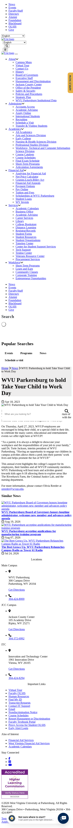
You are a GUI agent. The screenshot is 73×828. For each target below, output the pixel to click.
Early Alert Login (18, 728)
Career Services (24, 217)
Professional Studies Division (32, 144)
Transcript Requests (19, 702)
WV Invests (22, 202)
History (20, 71)
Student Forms (24, 233)
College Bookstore (26, 224)
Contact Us (22, 68)
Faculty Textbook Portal (22, 721)
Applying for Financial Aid (31, 173)
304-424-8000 (16, 598)
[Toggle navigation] (5, 50)
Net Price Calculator (27, 176)
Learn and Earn (24, 268)
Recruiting (21, 119)
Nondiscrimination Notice (23, 712)
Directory (14, 13)
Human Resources (19, 696)
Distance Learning (26, 227)
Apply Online (23, 113)
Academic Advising (27, 109)
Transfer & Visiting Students (31, 125)
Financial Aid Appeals (28, 182)
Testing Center (24, 252)
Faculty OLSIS (17, 693)
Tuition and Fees (25, 192)
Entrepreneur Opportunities (31, 278)
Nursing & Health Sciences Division (36, 141)
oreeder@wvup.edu (12, 488)
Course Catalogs (25, 154)
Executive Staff (24, 78)
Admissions (15, 103)
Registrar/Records (26, 230)
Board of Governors (27, 74)
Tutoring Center (24, 243)
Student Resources (26, 237)
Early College (23, 138)
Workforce (14, 262)
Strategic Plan (23, 97)
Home (4, 368)
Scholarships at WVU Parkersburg (35, 195)
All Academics (24, 132)
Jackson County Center (29, 84)
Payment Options (25, 186)
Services (13, 205)
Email (12, 709)
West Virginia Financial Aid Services (29, 743)
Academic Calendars (27, 208)
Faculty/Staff (16, 10)
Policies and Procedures (29, 94)
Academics (15, 128)
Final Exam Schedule (28, 160)
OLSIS (12, 26)
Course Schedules (26, 157)
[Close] (16, 54)
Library (20, 221)
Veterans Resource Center (30, 256)
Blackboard (15, 23)
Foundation (15, 20)
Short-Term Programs (28, 163)
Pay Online (22, 189)
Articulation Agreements (29, 167)
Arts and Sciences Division (31, 135)
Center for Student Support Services (36, 246)
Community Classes (27, 271)
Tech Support (23, 249)
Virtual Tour (22, 65)
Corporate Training (26, 275)
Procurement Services (28, 259)
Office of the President (28, 87)
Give (11, 29)
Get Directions (17, 589)
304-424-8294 (16, 678)
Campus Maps (24, 62)
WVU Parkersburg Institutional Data (36, 100)
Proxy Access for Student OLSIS (27, 724)
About (12, 59)
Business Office (24, 211)
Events (12, 7)
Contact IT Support (19, 705)
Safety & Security (25, 90)
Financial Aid (16, 170)
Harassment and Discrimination (33, 81)
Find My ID (15, 699)
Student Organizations (28, 240)
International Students (28, 116)
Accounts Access (25, 106)
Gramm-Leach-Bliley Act (30, 179)
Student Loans (24, 198)
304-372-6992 (16, 638)
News (12, 4)
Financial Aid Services (21, 740)
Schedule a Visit (25, 122)
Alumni (13, 17)
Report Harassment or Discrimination (29, 718)
